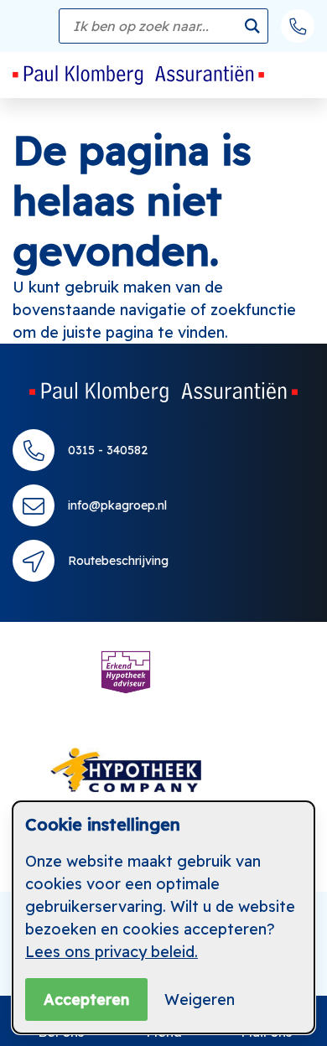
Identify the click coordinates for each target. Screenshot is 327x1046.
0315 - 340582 (108, 450)
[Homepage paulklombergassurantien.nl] (163, 392)
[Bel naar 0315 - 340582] (297, 26)
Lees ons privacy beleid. (111, 951)
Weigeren (199, 999)
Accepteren (86, 999)
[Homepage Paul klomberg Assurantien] (138, 75)
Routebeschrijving (118, 560)
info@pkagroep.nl (117, 505)
